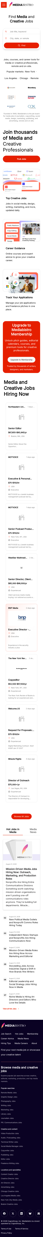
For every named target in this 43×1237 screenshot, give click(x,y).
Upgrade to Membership (21, 360)
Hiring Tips (6, 1043)
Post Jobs (21, 159)
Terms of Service (21, 1229)
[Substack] (38, 1213)
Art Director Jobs (7, 1183)
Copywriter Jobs (7, 1150)
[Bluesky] (30, 1213)
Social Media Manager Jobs (12, 1146)
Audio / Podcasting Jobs (10, 1138)
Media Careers (21, 1043)
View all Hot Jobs (9, 1009)
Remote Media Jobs (9, 1093)
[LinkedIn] (21, 1213)
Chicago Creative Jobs (10, 1191)
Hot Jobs (19, 1034)
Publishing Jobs (7, 1155)
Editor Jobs (5, 1159)
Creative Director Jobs (10, 1178)
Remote (35, 78)
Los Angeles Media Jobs (10, 1196)
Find (23, 45)
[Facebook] (4, 1213)
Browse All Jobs (21, 816)
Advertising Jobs (7, 1187)
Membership (32, 1034)
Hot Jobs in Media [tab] (12, 831)
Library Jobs (6, 1114)
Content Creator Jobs (9, 1174)
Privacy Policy (6, 1233)
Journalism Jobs (7, 1118)
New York (30, 71)
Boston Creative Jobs (9, 1204)
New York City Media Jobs (11, 1200)
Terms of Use (6, 1229)
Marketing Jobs (7, 1110)
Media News (23, 1038)
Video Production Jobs (10, 1133)
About (34, 1043)
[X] (13, 1213)
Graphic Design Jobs (9, 1097)
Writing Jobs (6, 1105)
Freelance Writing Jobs (10, 1163)
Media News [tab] (33, 831)
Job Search (6, 1034)
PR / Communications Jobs (11, 1122)
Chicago (24, 78)
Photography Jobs (8, 1101)
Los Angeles (11, 78)
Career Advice (7, 1038)
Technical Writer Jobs (9, 1142)
